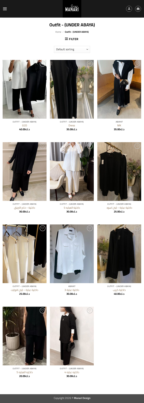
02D (24, 125)
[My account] (129, 9)
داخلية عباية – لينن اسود (119, 207)
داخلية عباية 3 (71, 290)
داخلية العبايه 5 (72, 207)
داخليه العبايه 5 (25, 372)
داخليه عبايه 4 (71, 372)
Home (58, 32)
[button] (5, 8)
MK (119, 125)
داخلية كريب (119, 290)
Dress (71, 125)
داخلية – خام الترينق (24, 207)
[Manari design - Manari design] (72, 9)
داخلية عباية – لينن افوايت (24, 290)
